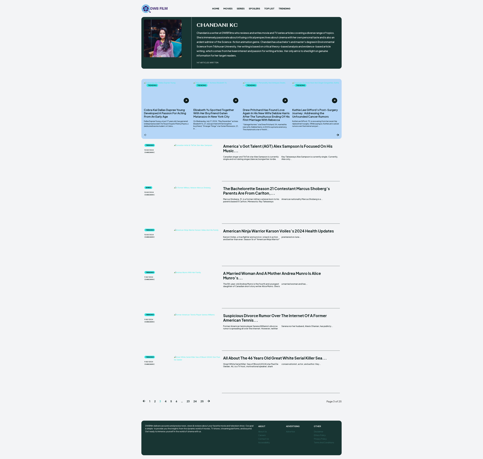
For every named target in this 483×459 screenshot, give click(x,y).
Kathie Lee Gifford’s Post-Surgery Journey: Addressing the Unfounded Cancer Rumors (315, 113)
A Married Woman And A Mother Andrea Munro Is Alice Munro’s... (272, 275)
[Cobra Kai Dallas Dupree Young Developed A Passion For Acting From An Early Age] (167, 93)
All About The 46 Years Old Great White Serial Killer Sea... (275, 358)
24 (195, 401)
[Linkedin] (149, 62)
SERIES (148, 188)
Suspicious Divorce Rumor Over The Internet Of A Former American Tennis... (275, 318)
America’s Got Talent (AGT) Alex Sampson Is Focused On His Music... (277, 148)
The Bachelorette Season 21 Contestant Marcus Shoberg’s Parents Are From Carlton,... (276, 190)
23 (188, 401)
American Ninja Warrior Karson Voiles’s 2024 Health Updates (278, 231)
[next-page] (337, 134)
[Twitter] (158, 439)
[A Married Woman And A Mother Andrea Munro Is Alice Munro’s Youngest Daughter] (197, 289)
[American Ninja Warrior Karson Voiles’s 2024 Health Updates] (197, 247)
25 (202, 401)
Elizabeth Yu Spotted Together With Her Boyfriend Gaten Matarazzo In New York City (213, 113)
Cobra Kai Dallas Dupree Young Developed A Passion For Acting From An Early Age (165, 113)
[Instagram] (153, 439)
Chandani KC (149, 152)
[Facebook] (145, 62)
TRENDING (152, 85)
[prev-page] (145, 134)
